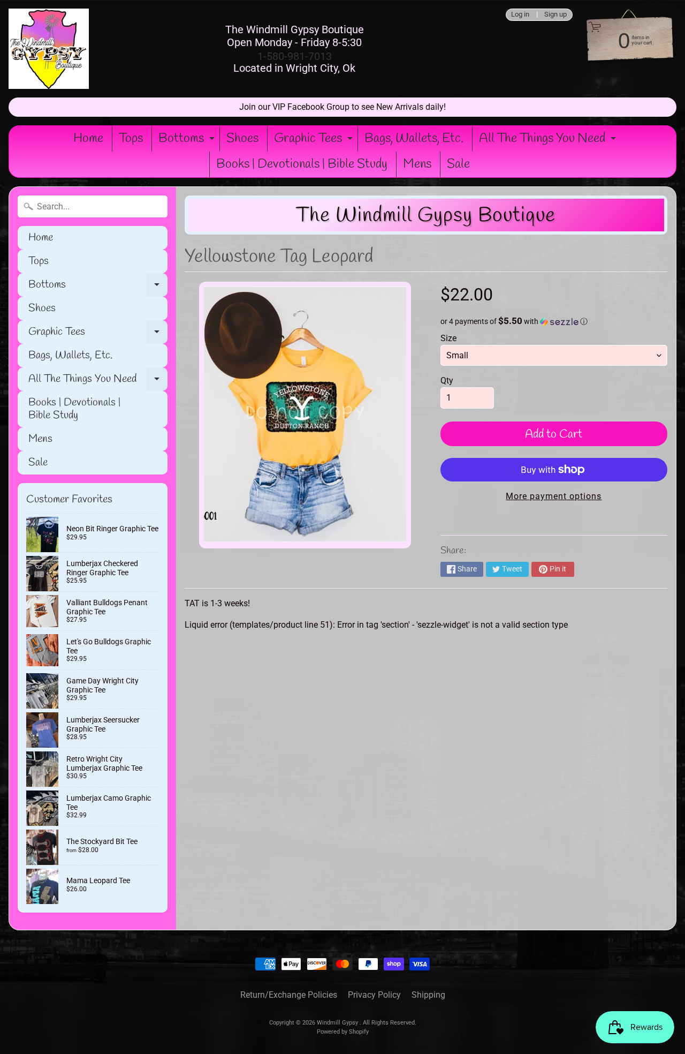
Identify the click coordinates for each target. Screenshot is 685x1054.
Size (448, 338)
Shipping (428, 995)
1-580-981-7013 (294, 56)
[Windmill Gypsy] (49, 49)
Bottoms (187, 141)
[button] (553, 321)
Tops (131, 138)
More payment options (554, 496)
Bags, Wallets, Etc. (413, 138)
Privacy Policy (374, 995)
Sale (458, 164)
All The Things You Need (549, 141)
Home (88, 138)
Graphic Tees (314, 141)
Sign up (555, 14)
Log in (520, 14)
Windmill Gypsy (338, 1022)
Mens (417, 164)
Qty (446, 380)
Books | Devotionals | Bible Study (301, 164)
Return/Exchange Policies (288, 995)
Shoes (242, 138)
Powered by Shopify (343, 1031)
